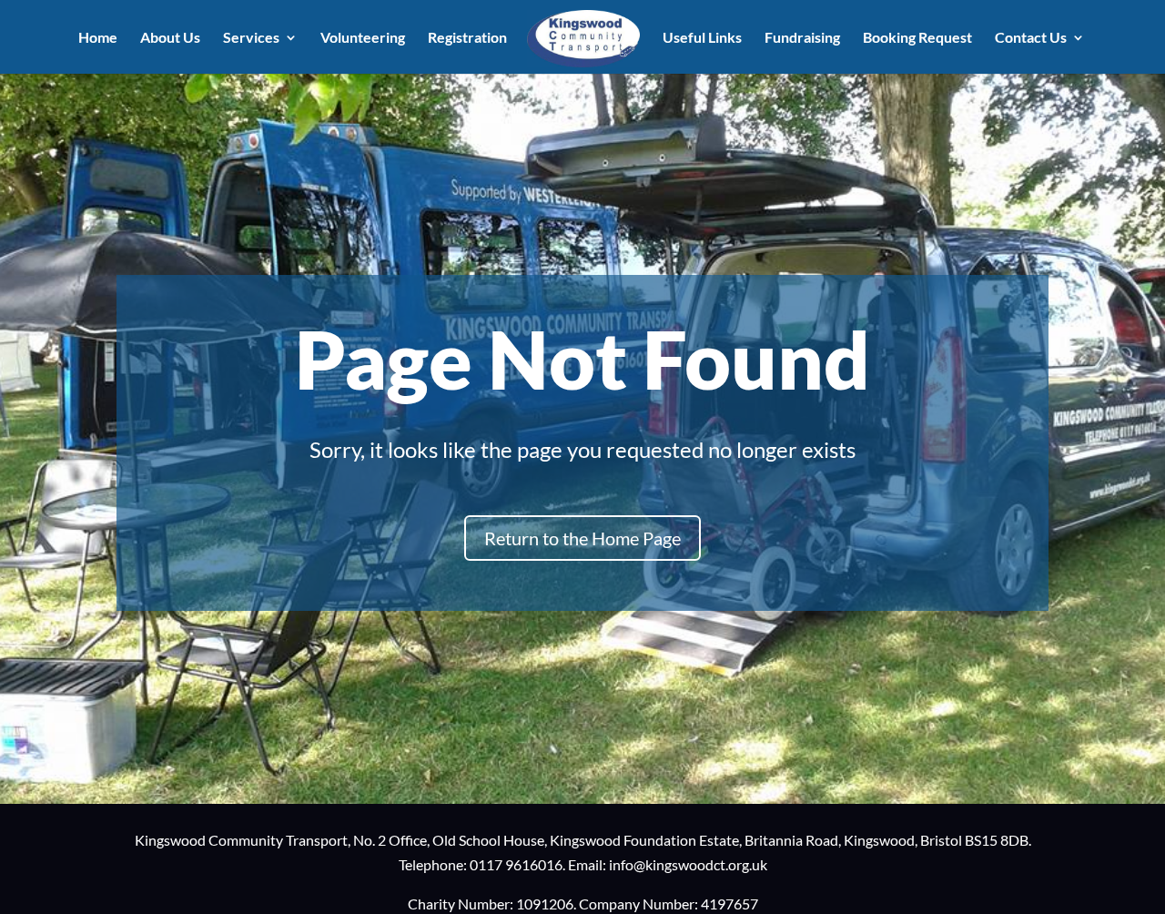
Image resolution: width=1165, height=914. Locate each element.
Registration (467, 38)
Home (97, 38)
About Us (170, 38)
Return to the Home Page (582, 538)
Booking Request (917, 38)
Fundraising (802, 38)
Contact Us (1031, 38)
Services (251, 38)
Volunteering (362, 38)
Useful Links (702, 38)
